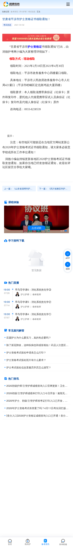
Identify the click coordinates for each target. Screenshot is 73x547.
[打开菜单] (66, 4)
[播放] (36, 217)
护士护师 (23, 11)
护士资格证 (35, 46)
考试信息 (31, 11)
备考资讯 (14, 11)
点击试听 (36, 228)
